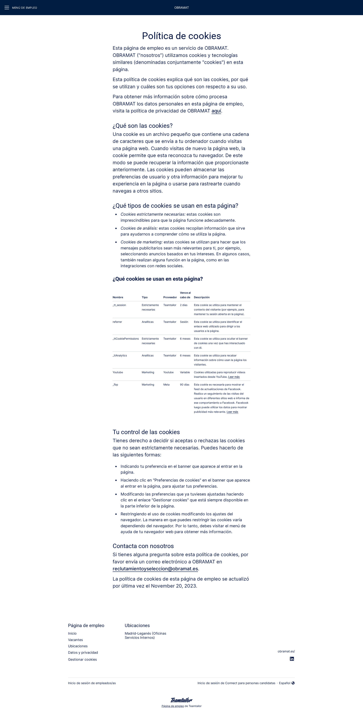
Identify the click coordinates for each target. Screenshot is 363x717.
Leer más (234, 376)
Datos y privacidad (83, 652)
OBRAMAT (181, 7)
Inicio (72, 633)
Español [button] (287, 683)
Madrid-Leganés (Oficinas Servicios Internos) (145, 635)
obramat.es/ (286, 651)
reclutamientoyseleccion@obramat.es (155, 568)
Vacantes (75, 640)
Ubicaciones (78, 646)
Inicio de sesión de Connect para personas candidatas (236, 683)
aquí (216, 111)
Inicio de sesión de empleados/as (92, 683)
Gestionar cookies (82, 659)
